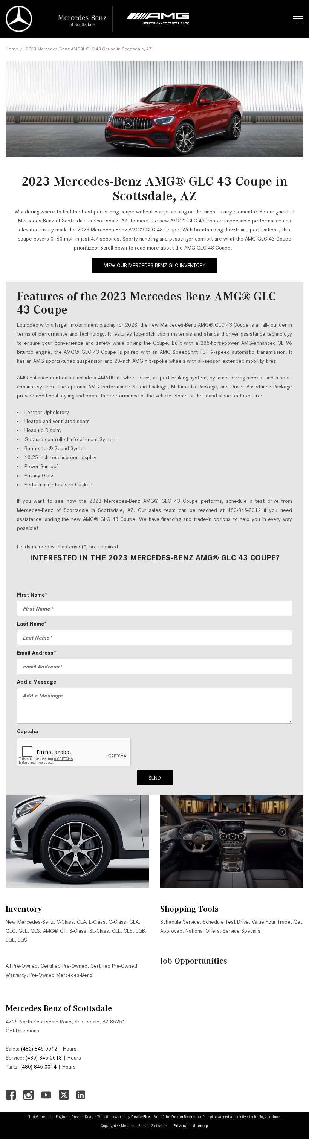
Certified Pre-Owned (64, 966)
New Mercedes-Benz (30, 922)
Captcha (27, 731)
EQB (140, 931)
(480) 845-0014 (38, 1067)
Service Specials (241, 931)
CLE (116, 931)
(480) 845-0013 (44, 1058)
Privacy (180, 1126)
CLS (128, 931)
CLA (81, 922)
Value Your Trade (271, 922)
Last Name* (32, 624)
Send (154, 778)
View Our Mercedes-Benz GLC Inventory (154, 265)
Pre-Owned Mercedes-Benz (60, 975)
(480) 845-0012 (39, 1049)
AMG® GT (54, 931)
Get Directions (22, 1031)
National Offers (202, 931)
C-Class (65, 922)
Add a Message (36, 682)
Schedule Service (180, 922)
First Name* (32, 595)
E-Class (97, 922)
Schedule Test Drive (226, 922)
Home (12, 49)
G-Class (117, 922)
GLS (35, 931)
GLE (23, 931)
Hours (69, 1049)
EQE (10, 940)
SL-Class (99, 931)
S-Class (77, 931)
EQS (22, 940)
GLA (134, 922)
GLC (10, 931)
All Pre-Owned (22, 966)
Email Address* (36, 653)
